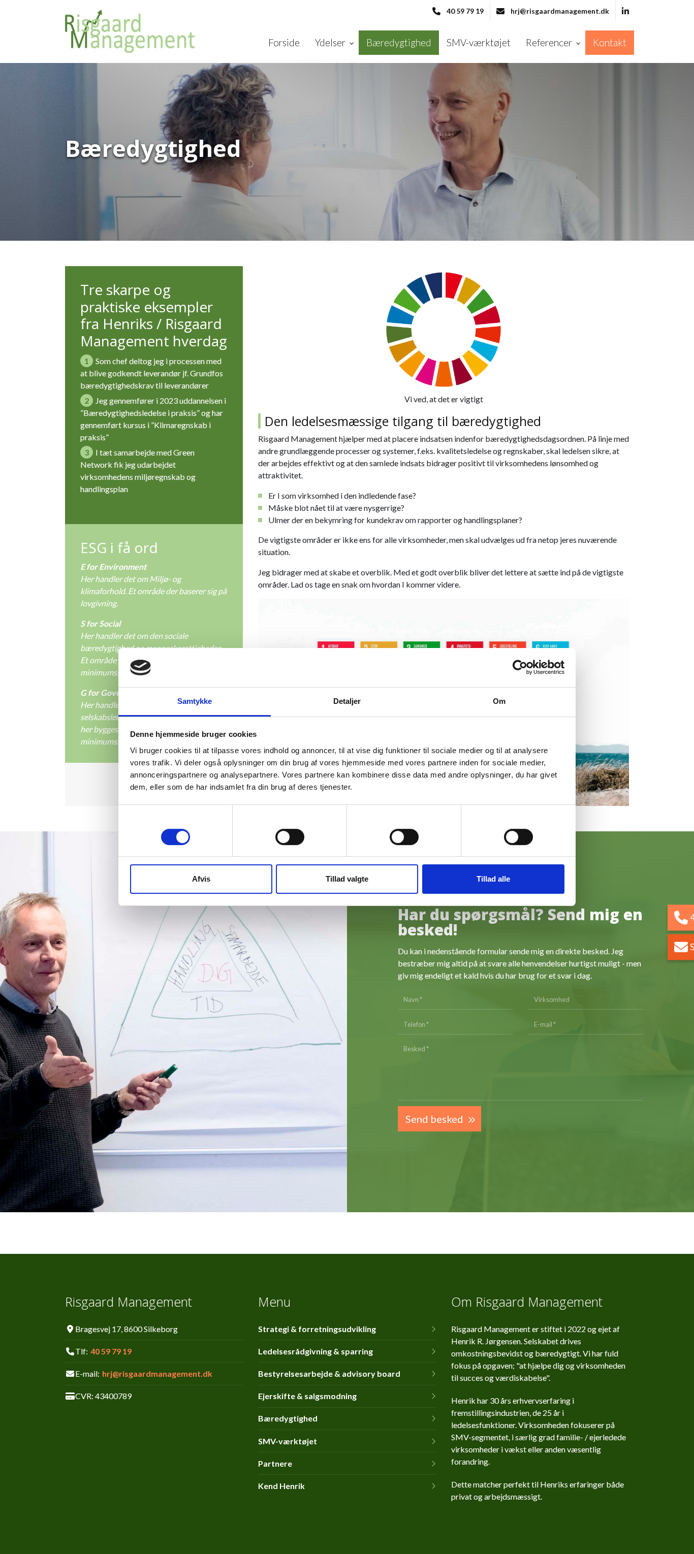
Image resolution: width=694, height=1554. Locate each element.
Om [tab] (499, 701)
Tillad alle (493, 879)
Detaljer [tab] (347, 701)
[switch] (289, 839)
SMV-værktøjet (287, 1441)
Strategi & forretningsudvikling (317, 1329)
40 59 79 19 (465, 11)
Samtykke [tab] (194, 701)
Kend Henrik (281, 1486)
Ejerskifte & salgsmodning (307, 1396)
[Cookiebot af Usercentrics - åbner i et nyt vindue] (520, 667)
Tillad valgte (347, 879)
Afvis (201, 879)
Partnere (275, 1464)
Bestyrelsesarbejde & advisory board (329, 1374)
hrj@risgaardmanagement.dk (560, 11)
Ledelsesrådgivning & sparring (315, 1351)
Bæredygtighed (288, 1418)
